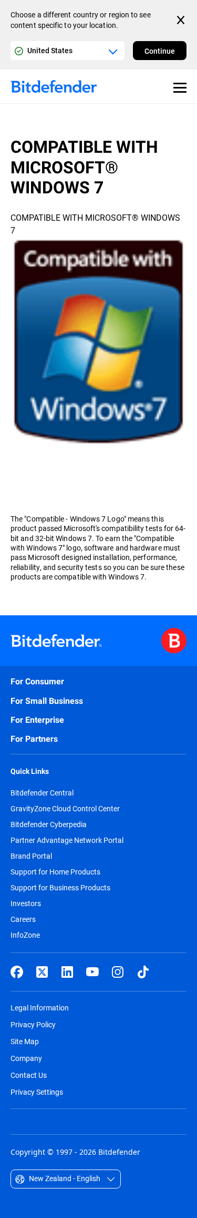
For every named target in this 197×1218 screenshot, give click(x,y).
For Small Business (47, 701)
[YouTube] (92, 972)
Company (26, 1058)
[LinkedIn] (67, 972)
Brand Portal (31, 856)
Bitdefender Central (42, 793)
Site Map (25, 1041)
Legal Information (40, 1008)
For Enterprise (37, 720)
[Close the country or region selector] (181, 20)
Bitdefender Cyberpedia (49, 824)
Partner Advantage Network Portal (67, 840)
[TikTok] (143, 972)
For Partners (34, 739)
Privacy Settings (37, 1092)
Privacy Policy (33, 1024)
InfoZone (25, 935)
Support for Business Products (60, 887)
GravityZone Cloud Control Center (65, 808)
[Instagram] (117, 972)
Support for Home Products (55, 872)
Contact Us (29, 1075)
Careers (23, 919)
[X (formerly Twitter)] (42, 972)
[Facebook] (17, 972)
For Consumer (37, 681)
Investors (26, 903)
